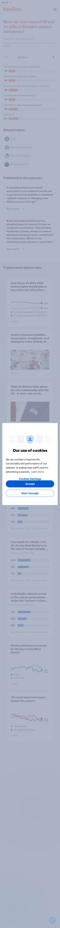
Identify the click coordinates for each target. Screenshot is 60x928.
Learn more (37, 472)
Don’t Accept (30, 493)
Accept (30, 484)
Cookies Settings (30, 479)
